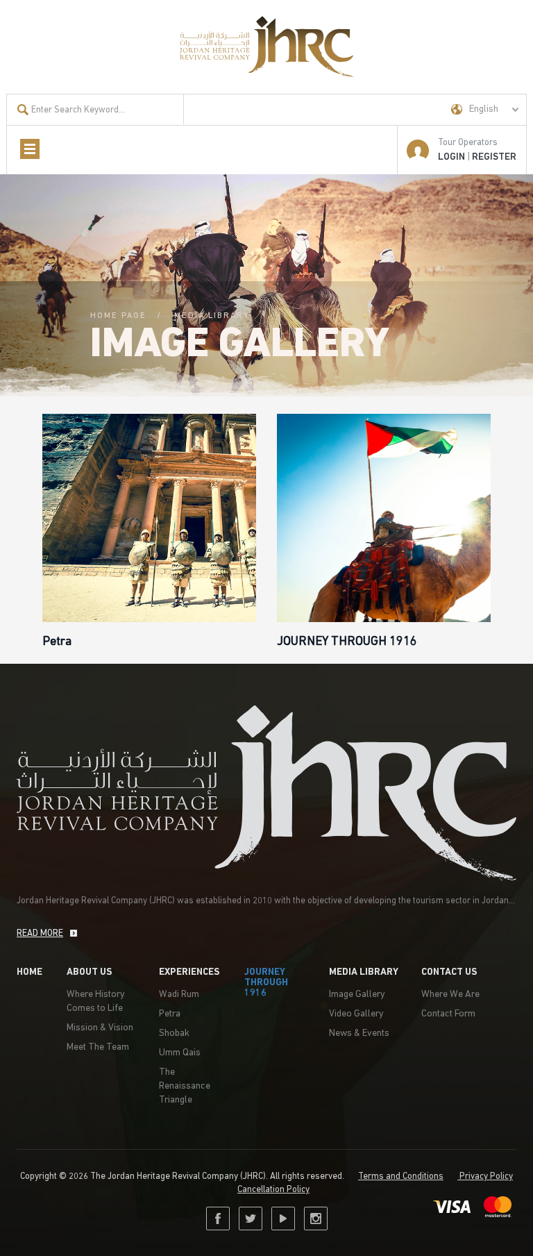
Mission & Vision (100, 1028)
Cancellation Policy (273, 1189)
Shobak (174, 1033)
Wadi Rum (179, 994)
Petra (169, 1014)
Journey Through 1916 (266, 983)
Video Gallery (356, 1014)
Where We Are (450, 994)
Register (494, 157)
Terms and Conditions (400, 1176)
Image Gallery (357, 994)
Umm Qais (180, 1053)
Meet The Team (98, 1047)
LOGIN (451, 157)
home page (118, 316)
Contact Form (448, 1014)
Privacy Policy (485, 1176)
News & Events (359, 1033)
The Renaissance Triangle (184, 1086)
